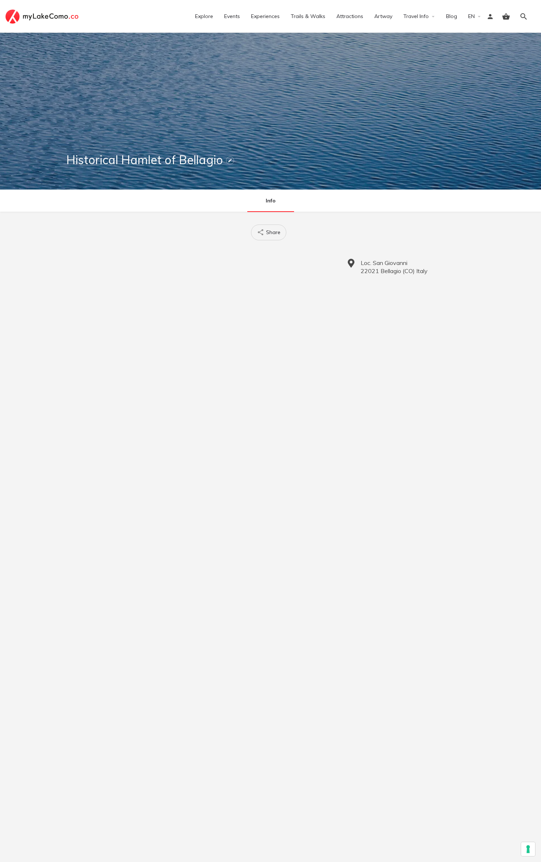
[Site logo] (43, 16)
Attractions (349, 16)
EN (471, 16)
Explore (204, 16)
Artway (383, 16)
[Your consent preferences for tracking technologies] (528, 849)
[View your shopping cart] (506, 17)
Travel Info (416, 16)
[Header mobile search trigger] (523, 16)
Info (271, 200)
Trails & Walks (308, 16)
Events (232, 16)
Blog (451, 16)
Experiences (265, 16)
